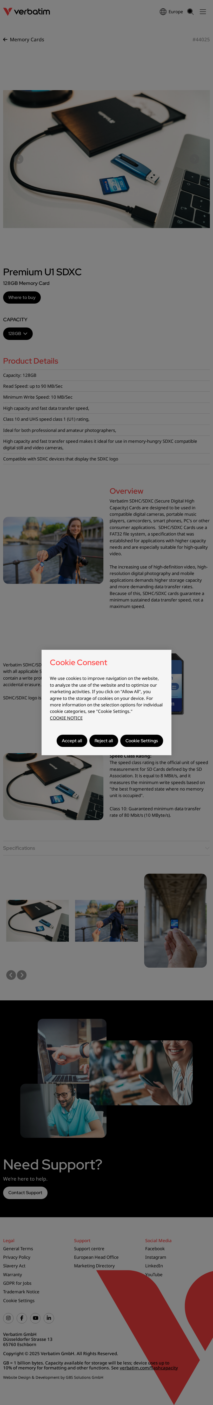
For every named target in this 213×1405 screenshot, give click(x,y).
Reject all (104, 741)
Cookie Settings (141, 741)
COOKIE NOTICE (66, 718)
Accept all (72, 741)
